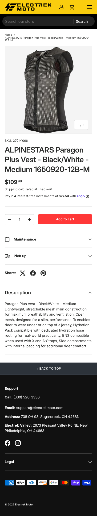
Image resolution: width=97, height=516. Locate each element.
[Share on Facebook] (33, 273)
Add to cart (65, 219)
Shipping (11, 189)
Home (8, 35)
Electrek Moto (24, 504)
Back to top (50, 368)
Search (82, 21)
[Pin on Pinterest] (43, 273)
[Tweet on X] (22, 273)
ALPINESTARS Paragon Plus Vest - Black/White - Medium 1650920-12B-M (47, 39)
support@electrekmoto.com (39, 407)
